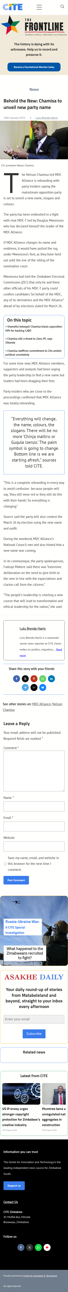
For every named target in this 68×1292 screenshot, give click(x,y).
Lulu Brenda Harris (47, 117)
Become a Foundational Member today (34, 67)
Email (8, 817)
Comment (11, 748)
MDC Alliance (41, 704)
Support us (14, 1185)
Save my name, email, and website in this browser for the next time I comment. (33, 864)
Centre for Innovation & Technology (40, 1275)
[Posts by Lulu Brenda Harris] (11, 632)
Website (9, 837)
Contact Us (10, 1202)
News (34, 89)
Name (8, 797)
